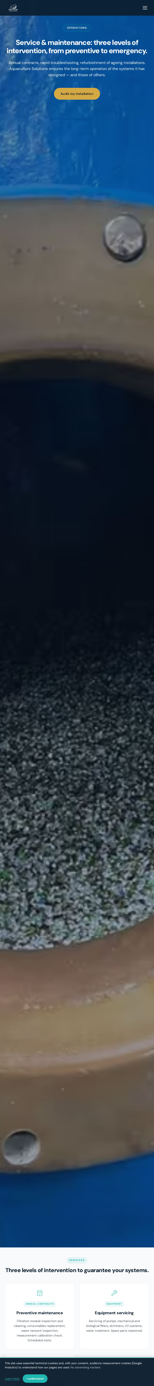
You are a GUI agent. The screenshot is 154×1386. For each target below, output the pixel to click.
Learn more (12, 1378)
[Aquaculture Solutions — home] (13, 7)
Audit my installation (77, 94)
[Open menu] (145, 8)
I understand (35, 1378)
